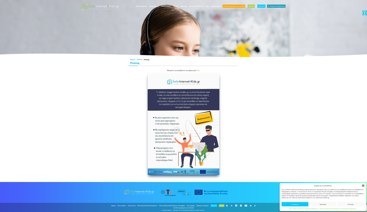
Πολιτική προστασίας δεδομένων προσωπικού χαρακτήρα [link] (337, 208)
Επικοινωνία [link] (131, 205)
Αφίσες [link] (139, 59)
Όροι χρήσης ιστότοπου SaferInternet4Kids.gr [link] (303, 208)
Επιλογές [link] (351, 204)
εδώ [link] (198, 70)
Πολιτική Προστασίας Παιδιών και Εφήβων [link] (172, 205)
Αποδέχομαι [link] (295, 204)
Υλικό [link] (175, 6)
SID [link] (207, 6)
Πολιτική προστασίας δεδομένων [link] (147, 205)
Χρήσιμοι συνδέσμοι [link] (202, 205)
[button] (363, 186)
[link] (364, 13)
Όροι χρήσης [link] (191, 205)
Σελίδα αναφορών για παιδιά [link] (183, 208)
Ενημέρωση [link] (154, 6)
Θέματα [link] (183, 6)
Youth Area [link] (215, 6)
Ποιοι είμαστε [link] (141, 6)
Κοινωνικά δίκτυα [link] (196, 6)
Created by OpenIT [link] (167, 210)
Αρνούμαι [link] (323, 204)
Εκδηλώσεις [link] (166, 6)
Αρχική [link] (132, 59)
